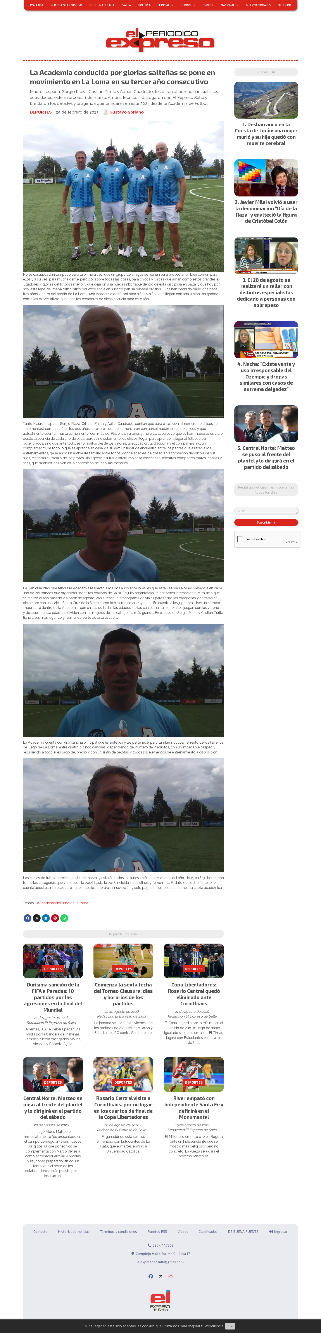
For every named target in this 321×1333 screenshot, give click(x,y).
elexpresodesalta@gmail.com (160, 1262)
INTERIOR (284, 5)
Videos (183, 1231)
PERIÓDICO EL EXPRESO (66, 5)
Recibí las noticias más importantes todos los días (266, 489)
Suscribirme (266, 522)
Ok (230, 1326)
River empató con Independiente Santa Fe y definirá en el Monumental (193, 1107)
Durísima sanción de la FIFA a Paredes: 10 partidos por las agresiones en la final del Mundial (53, 997)
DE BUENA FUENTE (102, 5)
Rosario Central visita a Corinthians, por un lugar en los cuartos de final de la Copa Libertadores (123, 1107)
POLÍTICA (144, 5)
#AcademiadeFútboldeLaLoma (62, 903)
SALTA (126, 5)
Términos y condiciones (118, 1231)
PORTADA (36, 5)
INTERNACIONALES (258, 5)
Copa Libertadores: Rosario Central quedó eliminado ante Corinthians (194, 993)
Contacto (40, 1231)
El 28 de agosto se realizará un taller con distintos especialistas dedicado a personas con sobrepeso (266, 292)
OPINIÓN (208, 5)
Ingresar (280, 1231)
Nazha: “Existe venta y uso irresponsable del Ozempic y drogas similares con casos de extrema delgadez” (267, 376)
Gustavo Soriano (126, 112)
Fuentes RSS (157, 1231)
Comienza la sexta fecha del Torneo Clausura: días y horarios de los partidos (123, 993)
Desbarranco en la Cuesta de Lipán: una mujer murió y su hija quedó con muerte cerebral (266, 133)
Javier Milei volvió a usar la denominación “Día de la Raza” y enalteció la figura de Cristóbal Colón (266, 211)
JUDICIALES (165, 5)
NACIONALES (229, 5)
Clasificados (208, 1231)
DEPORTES (188, 5)
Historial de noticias (74, 1231)
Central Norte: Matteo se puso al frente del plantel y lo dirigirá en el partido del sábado (53, 1107)
